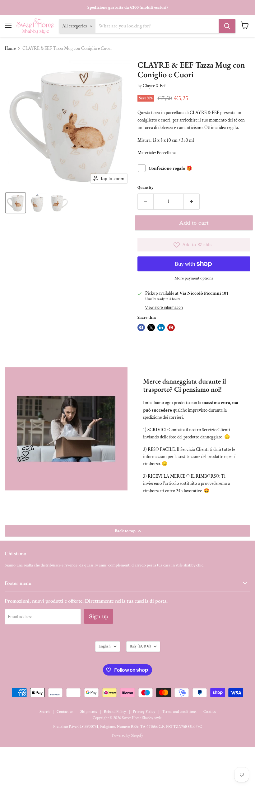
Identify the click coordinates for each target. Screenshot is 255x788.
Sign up (98, 616)
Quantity (145, 187)
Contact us (65, 711)
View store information (164, 307)
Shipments (88, 711)
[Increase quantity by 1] (192, 201)
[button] (16, 203)
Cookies (209, 711)
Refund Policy (115, 711)
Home (10, 48)
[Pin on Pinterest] (171, 327)
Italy (140, 646)
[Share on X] (151, 327)
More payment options (193, 278)
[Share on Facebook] (141, 327)
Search (44, 711)
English (105, 646)
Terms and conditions (179, 711)
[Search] (227, 26)
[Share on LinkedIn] (161, 327)
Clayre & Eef (154, 86)
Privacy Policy (144, 711)
